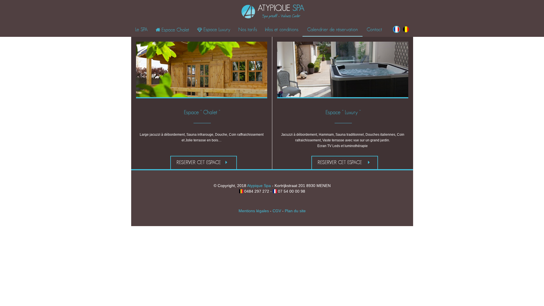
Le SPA (141, 29)
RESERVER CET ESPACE (199, 162)
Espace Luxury (213, 29)
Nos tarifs (247, 29)
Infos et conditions (281, 29)
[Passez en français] (396, 32)
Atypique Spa (259, 185)
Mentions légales (254, 211)
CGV (277, 211)
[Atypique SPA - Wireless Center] (273, 11)
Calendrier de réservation (332, 29)
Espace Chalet (172, 30)
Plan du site (295, 211)
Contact (374, 29)
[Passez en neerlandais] (406, 32)
